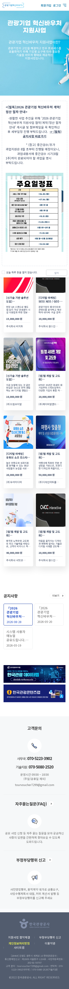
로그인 (57, 5)
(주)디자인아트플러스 (50, 482)
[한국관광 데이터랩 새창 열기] (34, 667)
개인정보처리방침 (19, 943)
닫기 (56, 273)
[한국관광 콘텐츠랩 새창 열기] (34, 686)
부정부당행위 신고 (50, 937)
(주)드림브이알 (14, 404)
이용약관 (50, 943)
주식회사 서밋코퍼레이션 (19, 560)
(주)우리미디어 (14, 482)
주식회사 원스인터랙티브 (52, 326)
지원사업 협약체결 (19, 937)
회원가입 (46, 5)
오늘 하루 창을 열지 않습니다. (21, 272)
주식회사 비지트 (14, 326)
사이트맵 (19, 947)
